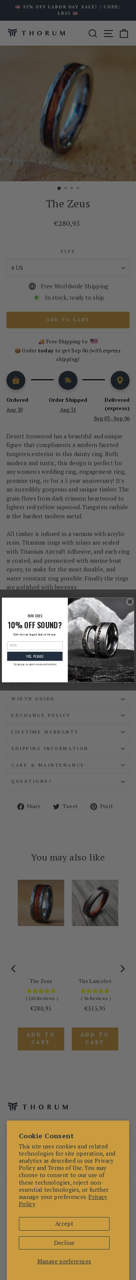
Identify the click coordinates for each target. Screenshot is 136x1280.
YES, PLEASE (34, 656)
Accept (64, 1223)
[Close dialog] (130, 602)
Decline (64, 1242)
